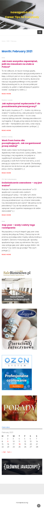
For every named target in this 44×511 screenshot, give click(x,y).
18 (20, 444)
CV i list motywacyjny (9, 179)
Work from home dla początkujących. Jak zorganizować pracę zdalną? (21, 143)
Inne (3, 58)
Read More (6, 94)
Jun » (9, 452)
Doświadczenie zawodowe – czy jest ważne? (22, 184)
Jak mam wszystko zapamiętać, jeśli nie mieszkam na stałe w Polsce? (20, 64)
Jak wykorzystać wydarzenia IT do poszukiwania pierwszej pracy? (21, 105)
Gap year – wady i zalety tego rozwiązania (18, 226)
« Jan (4, 452)
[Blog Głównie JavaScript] (22, 467)
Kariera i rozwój (7, 100)
